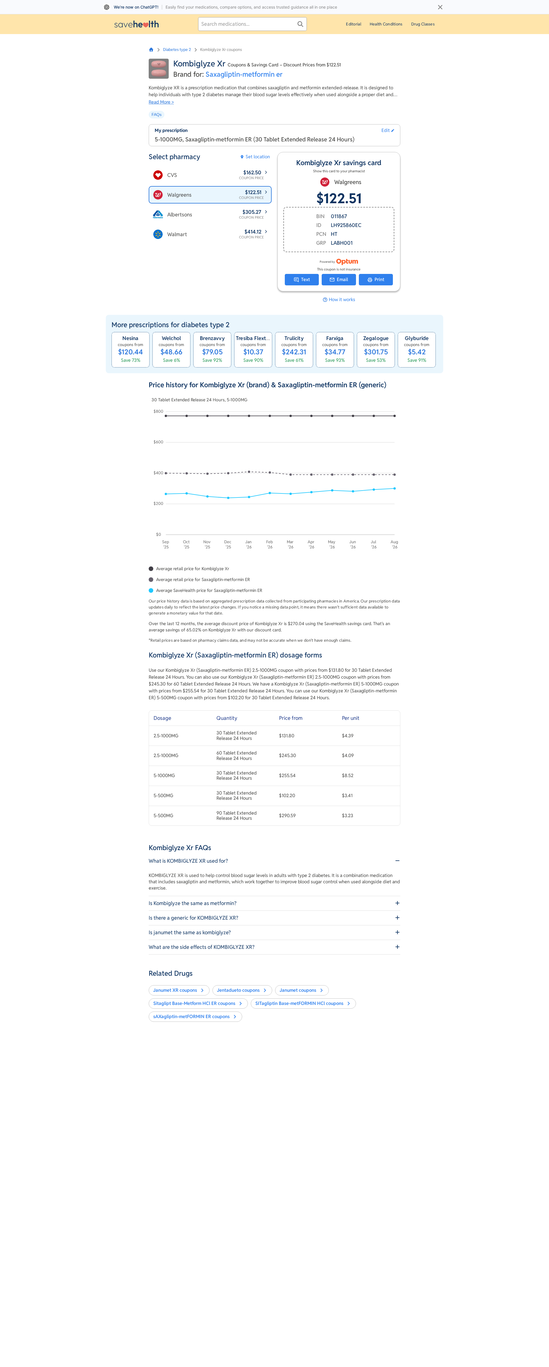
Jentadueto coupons (238, 990)
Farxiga (334, 338)
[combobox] (252, 24)
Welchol (171, 338)
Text (305, 279)
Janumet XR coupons (175, 990)
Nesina (130, 338)
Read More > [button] (161, 102)
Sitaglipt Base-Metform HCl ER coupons (194, 1003)
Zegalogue (376, 338)
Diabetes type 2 (177, 49)
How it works (342, 299)
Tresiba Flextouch (257, 338)
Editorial (353, 24)
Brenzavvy (212, 338)
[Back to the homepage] (136, 24)
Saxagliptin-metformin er (244, 74)
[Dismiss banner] (440, 7)
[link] (131, 350)
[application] (274, 480)
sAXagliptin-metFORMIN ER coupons (191, 1017)
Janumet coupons (298, 990)
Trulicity (294, 338)
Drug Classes (423, 24)
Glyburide (417, 338)
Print (379, 279)
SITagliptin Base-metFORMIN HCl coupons (299, 1003)
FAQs (157, 114)
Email (342, 279)
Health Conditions (386, 24)
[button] (387, 130)
